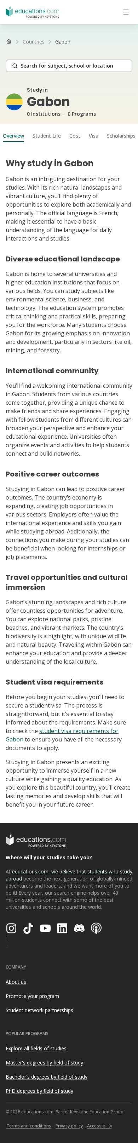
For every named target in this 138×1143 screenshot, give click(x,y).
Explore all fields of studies (36, 1048)
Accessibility (99, 1126)
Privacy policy (69, 1126)
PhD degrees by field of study (39, 1090)
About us (16, 982)
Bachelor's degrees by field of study (46, 1076)
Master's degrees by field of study (44, 1062)
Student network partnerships (39, 1010)
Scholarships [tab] (121, 135)
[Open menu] (126, 12)
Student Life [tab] (47, 135)
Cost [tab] (74, 135)
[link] (62, 41)
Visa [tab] (93, 135)
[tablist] (69, 136)
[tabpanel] (69, 480)
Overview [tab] (13, 135)
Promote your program (32, 996)
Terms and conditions (28, 1126)
